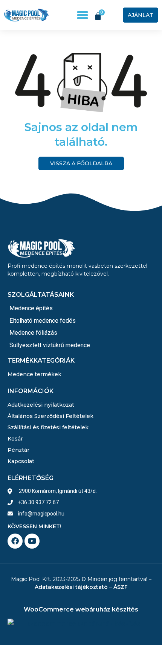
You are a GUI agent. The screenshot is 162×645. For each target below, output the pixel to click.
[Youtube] (32, 541)
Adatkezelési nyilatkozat (41, 404)
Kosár (15, 438)
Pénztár (18, 450)
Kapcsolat (21, 461)
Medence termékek (34, 374)
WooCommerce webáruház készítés (81, 609)
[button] (82, 15)
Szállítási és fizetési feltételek (48, 427)
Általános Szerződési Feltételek (50, 416)
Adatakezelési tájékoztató (71, 587)
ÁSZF (120, 587)
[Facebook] (15, 541)
